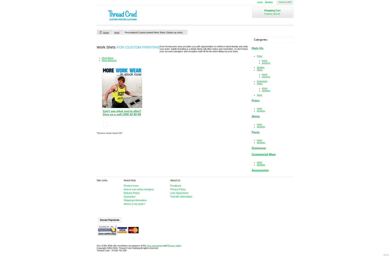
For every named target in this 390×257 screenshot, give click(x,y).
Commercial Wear (264, 154)
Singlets (260, 67)
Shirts (259, 70)
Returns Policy (132, 193)
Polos (259, 56)
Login (260, 2)
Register (269, 2)
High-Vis (257, 48)
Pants (259, 83)
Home (106, 32)
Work (116, 32)
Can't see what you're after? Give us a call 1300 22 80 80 (122, 112)
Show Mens (107, 58)
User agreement (155, 245)
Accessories (260, 170)
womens (266, 63)
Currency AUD (285, 2)
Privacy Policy (178, 189)
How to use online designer (139, 189)
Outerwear (262, 81)
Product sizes (131, 185)
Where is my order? (134, 204)
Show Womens (109, 60)
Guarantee (129, 196)
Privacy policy (174, 245)
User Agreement (179, 193)
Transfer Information (181, 196)
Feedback (175, 185)
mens (264, 60)
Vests (259, 95)
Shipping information (135, 200)
